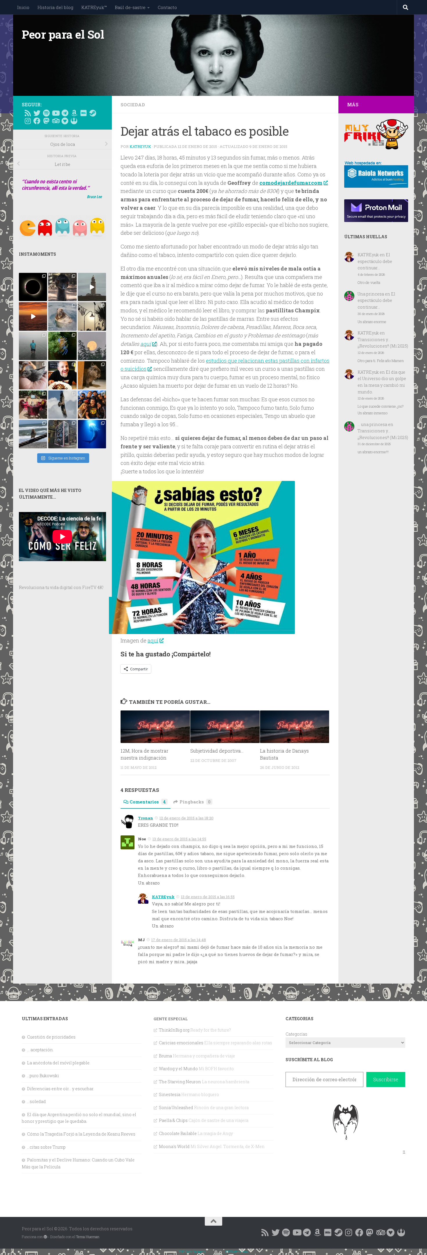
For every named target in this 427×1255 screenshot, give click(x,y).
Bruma (165, 1056)
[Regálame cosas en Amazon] (74, 113)
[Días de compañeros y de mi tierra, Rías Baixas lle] (33, 405)
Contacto (167, 7)
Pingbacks (195, 802)
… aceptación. (40, 1049)
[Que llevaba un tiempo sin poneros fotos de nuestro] (92, 375)
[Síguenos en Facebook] (36, 120)
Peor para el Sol (63, 34)
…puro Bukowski (43, 1075)
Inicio (23, 7)
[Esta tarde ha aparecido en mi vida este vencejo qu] (33, 375)
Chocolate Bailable (178, 1133)
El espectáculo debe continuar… (375, 261)
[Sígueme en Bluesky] (36, 113)
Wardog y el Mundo (178, 1068)
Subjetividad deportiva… (216, 751)
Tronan (145, 818)
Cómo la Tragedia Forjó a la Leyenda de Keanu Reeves (81, 1134)
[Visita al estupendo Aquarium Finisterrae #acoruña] (62, 316)
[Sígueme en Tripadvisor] (55, 120)
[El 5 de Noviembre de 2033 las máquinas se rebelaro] (62, 375)
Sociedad (133, 105)
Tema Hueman (87, 1236)
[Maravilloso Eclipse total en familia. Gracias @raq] (33, 287)
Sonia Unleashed (176, 1107)
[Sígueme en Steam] (92, 113)
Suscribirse (385, 1079)
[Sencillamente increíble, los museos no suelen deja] (62, 434)
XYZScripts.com (236, 1251)
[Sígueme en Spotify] (46, 113)
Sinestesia (169, 1094)
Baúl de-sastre (130, 7)
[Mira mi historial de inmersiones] (64, 120)
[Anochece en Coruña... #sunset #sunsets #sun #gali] (33, 316)
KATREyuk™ (94, 7)
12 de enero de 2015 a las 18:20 (186, 818)
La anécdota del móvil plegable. (58, 1063)
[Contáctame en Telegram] (64, 113)
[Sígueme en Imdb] (83, 113)
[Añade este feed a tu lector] (27, 113)
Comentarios (148, 802)
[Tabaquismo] (202, 632)
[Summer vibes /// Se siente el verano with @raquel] (33, 346)
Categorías (296, 1034)
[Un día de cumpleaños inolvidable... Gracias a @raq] (62, 405)
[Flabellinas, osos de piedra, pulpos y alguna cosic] (62, 346)
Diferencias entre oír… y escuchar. (60, 1088)
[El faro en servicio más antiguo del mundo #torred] (92, 287)
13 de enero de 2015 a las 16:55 (208, 896)
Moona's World (174, 1146)
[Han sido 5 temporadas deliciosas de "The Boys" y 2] (92, 405)
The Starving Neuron (180, 1081)
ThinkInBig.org (174, 1030)
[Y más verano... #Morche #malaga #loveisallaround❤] (92, 316)
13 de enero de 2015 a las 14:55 (179, 839)
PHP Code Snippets (192, 1251)
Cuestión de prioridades (51, 1037)
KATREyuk (140, 146)
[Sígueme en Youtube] (55, 113)
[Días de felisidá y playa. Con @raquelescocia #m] (33, 434)
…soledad (36, 1101)
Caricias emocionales (181, 1042)
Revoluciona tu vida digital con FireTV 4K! (61, 587)
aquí (145, 343)
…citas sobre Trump (46, 1147)
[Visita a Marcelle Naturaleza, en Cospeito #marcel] (62, 287)
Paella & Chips (173, 1120)
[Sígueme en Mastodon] (46, 120)
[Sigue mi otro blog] (74, 120)
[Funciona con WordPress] (45, 1237)
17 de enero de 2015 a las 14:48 (178, 939)
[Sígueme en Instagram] (27, 120)
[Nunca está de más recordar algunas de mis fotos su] (92, 434)
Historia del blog (55, 7)
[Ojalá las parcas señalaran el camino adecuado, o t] (92, 346)
